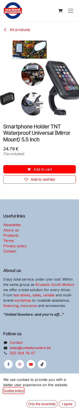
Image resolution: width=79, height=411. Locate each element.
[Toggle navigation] (71, 10)
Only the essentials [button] (42, 404)
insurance (29, 305)
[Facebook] (8, 364)
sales (36, 295)
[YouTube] (31, 364)
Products (10, 235)
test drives (21, 295)
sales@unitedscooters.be (30, 348)
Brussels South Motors (55, 284)
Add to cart (42, 169)
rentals (48, 295)
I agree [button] (67, 404)
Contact (9, 251)
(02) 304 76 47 (22, 353)
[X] (42, 364)
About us (11, 230)
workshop (22, 300)
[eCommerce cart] (60, 10)
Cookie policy (14, 390)
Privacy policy (15, 246)
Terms (8, 240)
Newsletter (12, 225)
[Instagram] (19, 364)
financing (10, 305)
